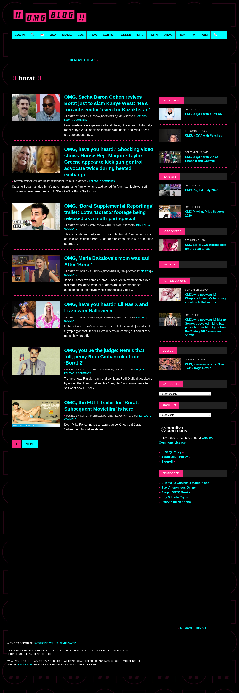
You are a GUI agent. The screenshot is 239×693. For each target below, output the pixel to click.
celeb (126, 34)
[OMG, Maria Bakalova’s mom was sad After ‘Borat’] (36, 280)
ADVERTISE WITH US (46, 643)
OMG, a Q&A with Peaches (203, 135)
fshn (153, 34)
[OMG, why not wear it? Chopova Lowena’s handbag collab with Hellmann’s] (170, 298)
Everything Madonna (176, 501)
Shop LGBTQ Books (175, 492)
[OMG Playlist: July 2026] (170, 193)
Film (138, 225)
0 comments (79, 120)
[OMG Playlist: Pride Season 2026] (170, 215)
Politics (69, 373)
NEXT (30, 444)
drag (168, 34)
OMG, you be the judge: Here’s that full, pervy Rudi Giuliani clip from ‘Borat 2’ (104, 357)
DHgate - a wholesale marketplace (185, 482)
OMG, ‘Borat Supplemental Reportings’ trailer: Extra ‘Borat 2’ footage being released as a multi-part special (108, 212)
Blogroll (167, 461)
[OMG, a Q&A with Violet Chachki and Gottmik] (170, 160)
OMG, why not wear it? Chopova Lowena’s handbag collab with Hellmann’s (205, 298)
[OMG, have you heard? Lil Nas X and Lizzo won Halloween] (36, 326)
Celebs (142, 116)
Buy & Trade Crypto (175, 497)
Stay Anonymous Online (178, 487)
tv (193, 34)
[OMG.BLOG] (50, 15)
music (67, 34)
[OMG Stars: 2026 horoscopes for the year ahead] (170, 248)
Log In (20, 34)
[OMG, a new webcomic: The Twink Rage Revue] (170, 368)
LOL (81, 34)
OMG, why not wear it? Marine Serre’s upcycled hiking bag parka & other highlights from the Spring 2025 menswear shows (206, 327)
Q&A (53, 34)
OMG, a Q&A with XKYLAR (203, 114)
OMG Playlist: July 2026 (201, 190)
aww (93, 34)
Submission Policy (174, 456)
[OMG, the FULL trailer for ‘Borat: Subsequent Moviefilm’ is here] (36, 424)
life (140, 34)
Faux (67, 120)
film (181, 34)
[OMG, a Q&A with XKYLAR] (170, 117)
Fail (136, 369)
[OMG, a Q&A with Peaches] (170, 139)
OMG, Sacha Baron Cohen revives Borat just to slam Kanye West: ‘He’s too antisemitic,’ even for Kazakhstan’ (107, 103)
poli (204, 34)
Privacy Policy (171, 452)
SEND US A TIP (68, 643)
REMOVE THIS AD (83, 60)
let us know (24, 664)
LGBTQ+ (109, 34)
